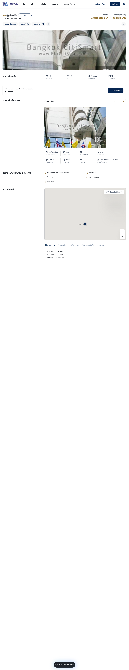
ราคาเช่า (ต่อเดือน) (120, 14)
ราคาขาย (105, 14)
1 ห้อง (50, 76)
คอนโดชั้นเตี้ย (24, 24)
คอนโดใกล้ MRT (38, 24)
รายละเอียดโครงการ (11, 100)
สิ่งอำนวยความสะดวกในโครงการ (17, 173)
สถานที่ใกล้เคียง (9, 189)
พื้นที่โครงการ (84, 154)
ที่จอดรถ (82, 162)
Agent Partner (70, 4)
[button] (85, 224)
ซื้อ (24, 4)
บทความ (55, 4)
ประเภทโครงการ (50, 155)
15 (112, 76)
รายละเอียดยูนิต (9, 76)
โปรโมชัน (43, 4)
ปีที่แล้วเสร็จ (100, 155)
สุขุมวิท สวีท (49, 101)
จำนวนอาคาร (49, 162)
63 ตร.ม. (93, 76)
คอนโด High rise (10, 24)
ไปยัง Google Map (113, 192)
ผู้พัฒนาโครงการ (102, 162)
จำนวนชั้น (66, 162)
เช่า (32, 4)
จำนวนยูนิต (66, 155)
